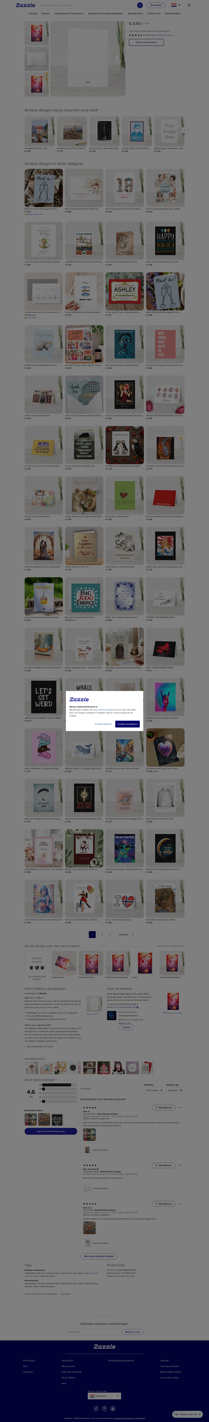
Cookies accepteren (127, 724)
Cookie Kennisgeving (107, 710)
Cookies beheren (103, 724)
